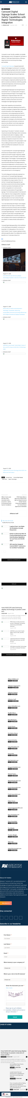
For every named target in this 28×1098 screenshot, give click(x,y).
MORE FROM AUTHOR (8, 522)
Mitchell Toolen (12, 774)
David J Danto (11, 726)
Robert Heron (11, 801)
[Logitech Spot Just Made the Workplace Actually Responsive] (5, 528)
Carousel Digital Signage (7, 66)
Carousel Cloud (9, 477)
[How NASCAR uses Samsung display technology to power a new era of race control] (14, 596)
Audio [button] (10, 988)
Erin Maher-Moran (13, 733)
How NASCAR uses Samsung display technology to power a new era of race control (13, 1053)
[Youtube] (20, 917)
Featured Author (12, 740)
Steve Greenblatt (12, 821)
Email (5, 953)
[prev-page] (2, 552)
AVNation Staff (6, 25)
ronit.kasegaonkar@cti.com (15, 808)
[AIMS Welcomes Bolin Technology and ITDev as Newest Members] (5, 648)
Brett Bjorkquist (12, 719)
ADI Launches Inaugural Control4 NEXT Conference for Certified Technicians (18, 546)
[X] (8, 29)
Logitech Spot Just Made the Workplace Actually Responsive (17, 528)
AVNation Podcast (13, 692)
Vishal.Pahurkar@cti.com (14, 848)
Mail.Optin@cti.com (13, 760)
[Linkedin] (12, 29)
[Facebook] (3, 29)
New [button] (7, 988)
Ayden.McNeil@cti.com (14, 706)
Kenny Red (11, 753)
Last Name (7, 944)
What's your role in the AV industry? (14, 974)
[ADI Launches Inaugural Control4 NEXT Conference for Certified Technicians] (5, 546)
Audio (11, 1089)
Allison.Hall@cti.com (13, 679)
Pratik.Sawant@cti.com (14, 794)
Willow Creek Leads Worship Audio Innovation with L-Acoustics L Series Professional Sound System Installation (6, 501)
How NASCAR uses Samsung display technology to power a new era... (13, 609)
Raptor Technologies (13, 479)
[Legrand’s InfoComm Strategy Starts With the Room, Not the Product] (5, 640)
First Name (7, 935)
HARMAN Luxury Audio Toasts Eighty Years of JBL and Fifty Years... (17, 633)
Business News (7, 6)
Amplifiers (12, 1067)
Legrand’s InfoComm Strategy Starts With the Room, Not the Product (17, 640)
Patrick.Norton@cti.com (14, 787)
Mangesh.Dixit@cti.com (14, 767)
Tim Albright (11, 828)
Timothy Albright (12, 835)
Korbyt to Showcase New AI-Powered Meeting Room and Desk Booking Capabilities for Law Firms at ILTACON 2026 (18, 537)
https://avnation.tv (11, 831)
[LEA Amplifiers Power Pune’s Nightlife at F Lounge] (5, 1066)
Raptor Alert (4, 479)
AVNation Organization (14, 685)
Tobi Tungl (10, 841)
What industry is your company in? (14, 962)
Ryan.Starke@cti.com (13, 814)
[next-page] (5, 552)
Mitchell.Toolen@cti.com (14, 780)
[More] (17, 29)
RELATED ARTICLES (8, 520)
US (2, 6)
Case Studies (3, 1056)
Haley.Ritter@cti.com (13, 747)
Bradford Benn (12, 713)
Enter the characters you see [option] (14, 985)
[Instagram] (6, 917)
